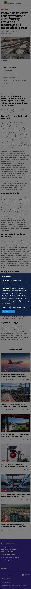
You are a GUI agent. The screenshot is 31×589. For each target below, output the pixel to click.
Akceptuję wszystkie (8, 311)
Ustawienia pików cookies (19, 307)
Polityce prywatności (8, 303)
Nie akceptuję (6, 307)
